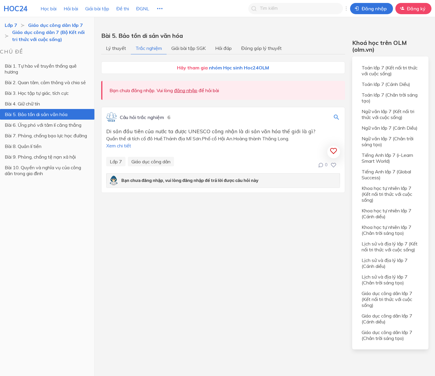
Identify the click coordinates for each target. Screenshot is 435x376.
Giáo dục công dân (150, 162)
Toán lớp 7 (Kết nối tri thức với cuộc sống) (390, 70)
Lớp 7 (11, 25)
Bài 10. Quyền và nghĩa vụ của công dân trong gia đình (43, 170)
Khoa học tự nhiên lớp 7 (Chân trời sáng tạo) (386, 230)
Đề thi (122, 9)
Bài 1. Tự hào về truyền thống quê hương (41, 69)
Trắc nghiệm (149, 48)
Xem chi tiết (118, 146)
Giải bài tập (97, 9)
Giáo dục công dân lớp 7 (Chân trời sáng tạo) (387, 335)
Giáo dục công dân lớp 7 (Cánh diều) (387, 319)
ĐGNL (142, 9)
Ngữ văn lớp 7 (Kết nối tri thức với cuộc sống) (388, 114)
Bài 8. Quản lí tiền (23, 146)
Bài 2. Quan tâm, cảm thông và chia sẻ (45, 82)
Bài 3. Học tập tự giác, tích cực (37, 93)
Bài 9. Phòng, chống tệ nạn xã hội (40, 157)
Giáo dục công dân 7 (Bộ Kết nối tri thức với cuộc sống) (48, 35)
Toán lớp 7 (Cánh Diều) (386, 84)
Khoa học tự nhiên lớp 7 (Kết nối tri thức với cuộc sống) (387, 194)
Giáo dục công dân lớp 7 (55, 25)
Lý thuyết (116, 48)
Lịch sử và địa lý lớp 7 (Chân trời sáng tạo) (384, 280)
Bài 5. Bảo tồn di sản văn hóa (36, 114)
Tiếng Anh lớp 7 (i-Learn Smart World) (387, 158)
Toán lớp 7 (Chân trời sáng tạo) (390, 98)
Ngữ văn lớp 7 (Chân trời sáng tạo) (387, 141)
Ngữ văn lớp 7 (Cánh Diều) (390, 128)
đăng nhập (185, 90)
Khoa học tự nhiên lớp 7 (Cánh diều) (386, 213)
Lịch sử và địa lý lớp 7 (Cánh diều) (384, 263)
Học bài (49, 9)
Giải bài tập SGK (188, 48)
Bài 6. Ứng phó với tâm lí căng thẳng (43, 125)
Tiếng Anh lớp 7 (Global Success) (386, 174)
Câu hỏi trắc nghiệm (142, 117)
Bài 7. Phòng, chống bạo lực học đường (46, 136)
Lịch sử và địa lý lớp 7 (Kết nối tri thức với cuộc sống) (390, 247)
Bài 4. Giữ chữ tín (22, 104)
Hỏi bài (71, 9)
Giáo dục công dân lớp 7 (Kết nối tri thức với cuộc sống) (387, 299)
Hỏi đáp (223, 48)
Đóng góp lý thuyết (261, 48)
